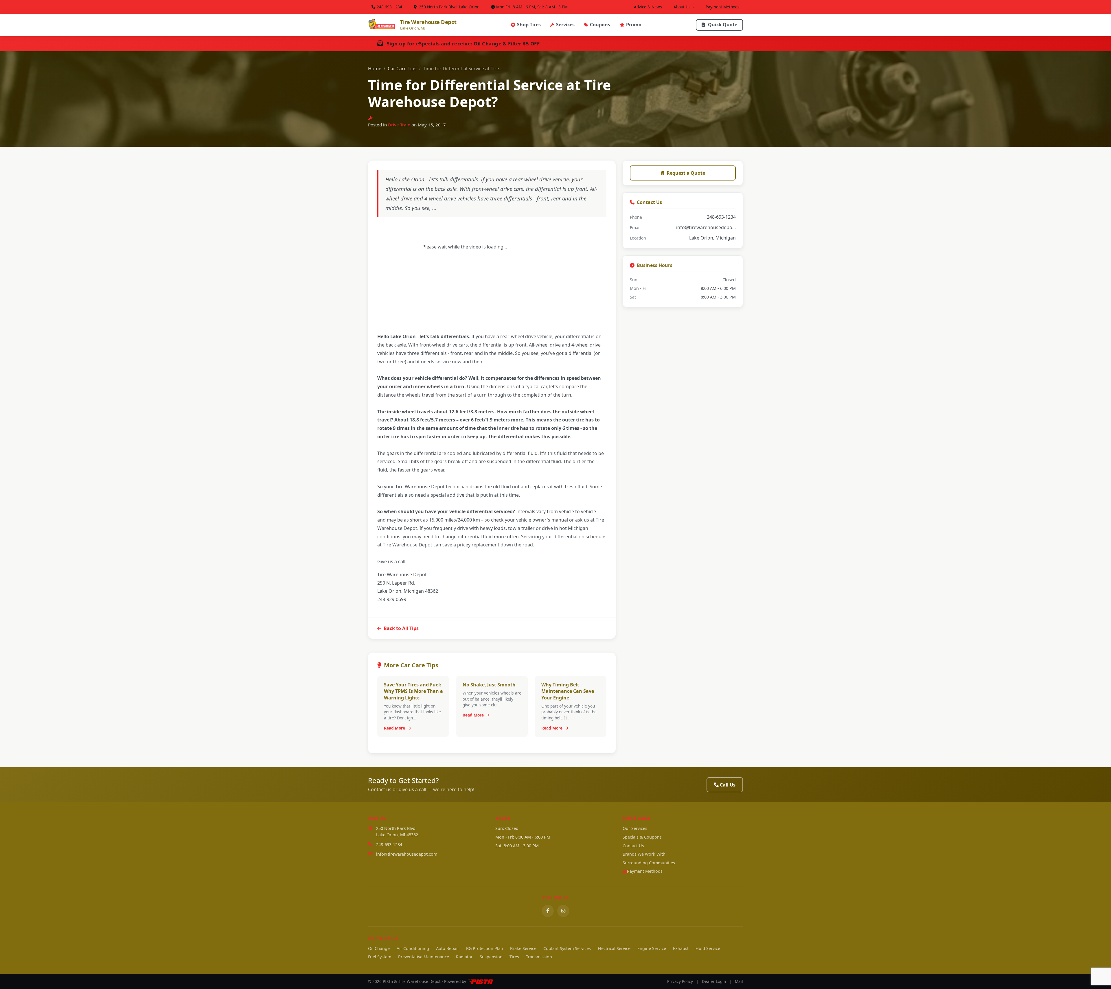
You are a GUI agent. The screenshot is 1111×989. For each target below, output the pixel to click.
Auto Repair (447, 948)
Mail (739, 981)
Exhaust (681, 948)
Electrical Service (614, 948)
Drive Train (399, 125)
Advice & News (648, 7)
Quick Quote (722, 24)
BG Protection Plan (484, 948)
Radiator (464, 956)
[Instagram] (563, 911)
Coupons (600, 24)
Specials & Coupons (642, 837)
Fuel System (379, 956)
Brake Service (523, 948)
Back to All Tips (401, 628)
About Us (682, 7)
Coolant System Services (567, 948)
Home (374, 68)
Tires (514, 956)
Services (565, 24)
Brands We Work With (644, 854)
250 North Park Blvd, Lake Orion (448, 7)
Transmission (539, 956)
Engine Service (651, 948)
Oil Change (379, 948)
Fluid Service (708, 948)
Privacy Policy (680, 981)
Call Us (727, 785)
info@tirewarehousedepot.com (406, 854)
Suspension (491, 956)
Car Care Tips (402, 68)
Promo (633, 24)
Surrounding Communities (649, 862)
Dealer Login (714, 981)
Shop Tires (529, 24)
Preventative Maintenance (423, 956)
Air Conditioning (413, 948)
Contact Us (633, 845)
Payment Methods (723, 7)
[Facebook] (548, 911)
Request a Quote (686, 173)
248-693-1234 (389, 7)
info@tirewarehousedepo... (706, 227)
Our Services (635, 828)
